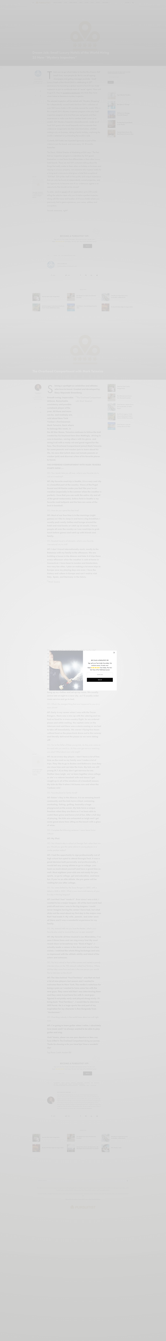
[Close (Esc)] (114, 653)
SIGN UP (100, 680)
